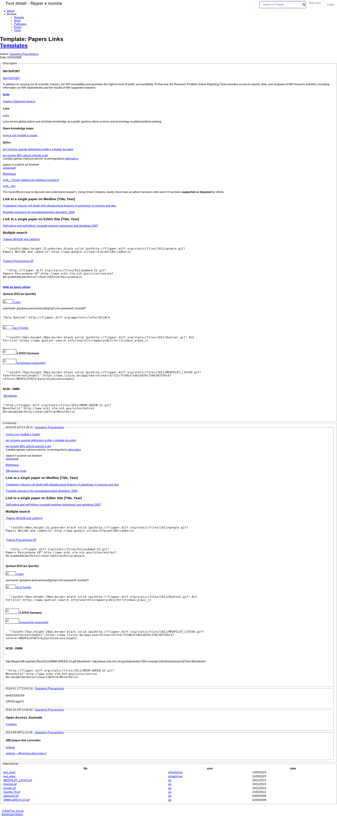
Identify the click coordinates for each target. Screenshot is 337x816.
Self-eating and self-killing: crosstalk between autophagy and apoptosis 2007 (50, 225)
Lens (6, 115)
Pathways (20, 23)
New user (315, 2)
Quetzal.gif (10, 784)
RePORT (11, 78)
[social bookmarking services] (15, 814)
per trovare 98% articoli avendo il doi (25, 155)
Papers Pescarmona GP (18, 261)
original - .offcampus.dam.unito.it (26, 753)
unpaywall (9, 167)
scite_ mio (9, 186)
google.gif (9, 788)
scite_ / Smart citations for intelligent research (31, 180)
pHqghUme (175, 772)
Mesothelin (10, 395)
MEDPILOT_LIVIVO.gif (17, 780)
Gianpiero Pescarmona (24, 54)
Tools (17, 30)
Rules (17, 27)
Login (330, 4)
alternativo (71, 158)
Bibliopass (9, 173)
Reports (19, 17)
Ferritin (21, 328)
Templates (14, 45)
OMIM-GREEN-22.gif (16, 799)
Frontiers (11, 724)
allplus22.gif (10, 795)
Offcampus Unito (16, 470)
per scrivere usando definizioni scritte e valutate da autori (38, 149)
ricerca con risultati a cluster (20, 135)
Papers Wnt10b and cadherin (21, 239)
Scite (6, 94)
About (10, 10)
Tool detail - (33, 3)
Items (17, 20)
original (10, 747)
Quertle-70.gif (11, 792)
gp (169, 780)
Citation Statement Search (19, 101)
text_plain (9, 772)
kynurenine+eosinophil (30, 363)
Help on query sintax (16, 287)
